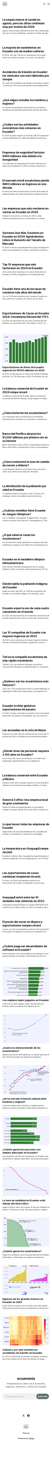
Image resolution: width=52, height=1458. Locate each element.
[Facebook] (28, 1415)
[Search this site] (44, 4)
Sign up (26, 1433)
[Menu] (48, 4)
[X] (23, 1415)
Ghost (31, 1438)
